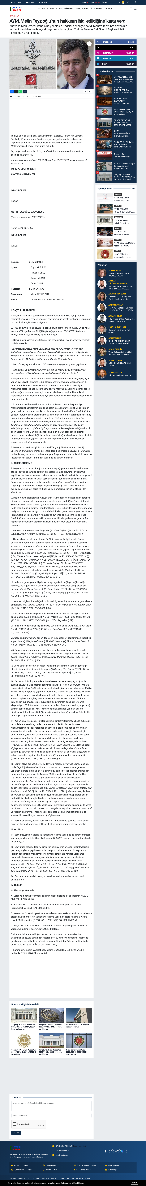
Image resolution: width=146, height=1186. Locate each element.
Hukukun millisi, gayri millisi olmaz (120, 331)
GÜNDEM (118, 194)
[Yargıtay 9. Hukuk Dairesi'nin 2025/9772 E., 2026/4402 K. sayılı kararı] (51, 1015)
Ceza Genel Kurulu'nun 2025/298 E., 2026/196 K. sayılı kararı (76, 1052)
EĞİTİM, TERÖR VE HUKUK (119, 375)
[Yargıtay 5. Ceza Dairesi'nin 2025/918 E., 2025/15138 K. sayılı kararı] (51, 1040)
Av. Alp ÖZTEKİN (115, 349)
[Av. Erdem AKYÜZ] (102, 374)
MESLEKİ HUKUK (66, 9)
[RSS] (126, 1150)
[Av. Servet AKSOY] (102, 363)
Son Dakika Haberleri (84, 1170)
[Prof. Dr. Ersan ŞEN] (102, 329)
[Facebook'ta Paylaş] (12, 91)
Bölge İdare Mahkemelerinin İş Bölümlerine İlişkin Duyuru (122, 256)
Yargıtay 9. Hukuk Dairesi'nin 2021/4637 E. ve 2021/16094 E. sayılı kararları (23, 1027)
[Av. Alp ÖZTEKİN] (102, 352)
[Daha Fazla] (25, 91)
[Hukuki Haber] (15, 9)
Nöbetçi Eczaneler (21, 1165)
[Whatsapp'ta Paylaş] (20, 91)
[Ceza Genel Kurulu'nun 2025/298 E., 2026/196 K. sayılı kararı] (79, 1040)
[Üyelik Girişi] (135, 2)
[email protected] (79, 1146)
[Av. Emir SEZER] (102, 273)
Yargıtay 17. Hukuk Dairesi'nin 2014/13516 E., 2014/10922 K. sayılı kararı (23, 1052)
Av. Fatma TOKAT (115, 305)
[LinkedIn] (118, 1150)
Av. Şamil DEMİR (115, 316)
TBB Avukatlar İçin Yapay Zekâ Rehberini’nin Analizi (121, 320)
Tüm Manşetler (51, 1170)
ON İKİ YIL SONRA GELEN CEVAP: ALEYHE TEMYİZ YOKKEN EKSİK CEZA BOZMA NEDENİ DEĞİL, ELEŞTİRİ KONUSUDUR (121, 342)
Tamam (134, 1182)
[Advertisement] (52, 116)
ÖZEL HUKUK (97, 9)
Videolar (31, 2)
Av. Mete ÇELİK (114, 338)
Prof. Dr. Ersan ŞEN (117, 327)
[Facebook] (105, 1150)
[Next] (122, 1150)
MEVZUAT (109, 9)
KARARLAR (52, 9)
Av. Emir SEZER (114, 270)
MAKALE (41, 9)
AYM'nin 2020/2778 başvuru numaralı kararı (77, 1026)
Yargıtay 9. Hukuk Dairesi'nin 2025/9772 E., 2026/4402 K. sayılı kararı (51, 1027)
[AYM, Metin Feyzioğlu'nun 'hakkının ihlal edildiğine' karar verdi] (51, 64)
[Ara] (131, 8)
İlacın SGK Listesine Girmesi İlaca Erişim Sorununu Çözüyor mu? (121, 309)
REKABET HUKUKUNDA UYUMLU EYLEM (123, 211)
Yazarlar (44, 2)
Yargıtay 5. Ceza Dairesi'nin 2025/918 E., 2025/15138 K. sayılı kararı (50, 1052)
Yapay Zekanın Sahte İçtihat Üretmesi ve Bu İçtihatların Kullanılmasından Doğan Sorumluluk (120, 353)
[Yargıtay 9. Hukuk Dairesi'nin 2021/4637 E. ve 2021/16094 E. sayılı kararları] (24, 1015)
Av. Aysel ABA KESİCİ (117, 294)
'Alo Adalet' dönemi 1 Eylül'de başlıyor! (121, 199)
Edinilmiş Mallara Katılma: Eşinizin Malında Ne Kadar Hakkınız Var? (124, 244)
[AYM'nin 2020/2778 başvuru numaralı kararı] (79, 1015)
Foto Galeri (18, 2)
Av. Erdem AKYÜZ (115, 372)
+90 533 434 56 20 (62, 1151)
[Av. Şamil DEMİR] (102, 318)
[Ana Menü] (135, 8)
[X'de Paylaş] (16, 91)
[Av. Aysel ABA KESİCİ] (102, 296)
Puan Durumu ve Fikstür (23, 1170)
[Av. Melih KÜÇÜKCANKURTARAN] (102, 284)
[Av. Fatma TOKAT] (102, 307)
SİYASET (88, 1178)
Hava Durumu (51, 1165)
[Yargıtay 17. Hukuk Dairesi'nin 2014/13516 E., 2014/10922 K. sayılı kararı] (24, 1040)
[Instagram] (114, 1150)
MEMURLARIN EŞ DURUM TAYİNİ (119, 364)
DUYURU (117, 251)
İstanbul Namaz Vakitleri (86, 1165)
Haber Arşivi (112, 1170)
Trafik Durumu (113, 1165)
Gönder (16, 1133)
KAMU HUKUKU (82, 9)
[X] (110, 1150)
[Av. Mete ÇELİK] (102, 341)
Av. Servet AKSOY (115, 360)
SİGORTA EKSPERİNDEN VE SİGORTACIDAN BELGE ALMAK (124, 233)
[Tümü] (133, 188)
